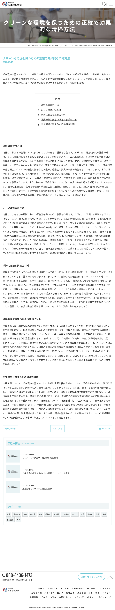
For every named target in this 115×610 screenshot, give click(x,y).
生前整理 (10, 519)
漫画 (25, 514)
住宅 (97, 514)
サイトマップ (104, 597)
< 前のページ (10, 428)
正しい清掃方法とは (51, 109)
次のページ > (104, 428)
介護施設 (65, 514)
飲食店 (90, 514)
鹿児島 (32, 514)
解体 (8, 514)
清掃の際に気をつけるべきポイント (59, 119)
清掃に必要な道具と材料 (53, 114)
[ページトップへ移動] (110, 577)
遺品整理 (16, 514)
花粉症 (47, 514)
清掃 (40, 514)
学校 (104, 514)
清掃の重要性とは (50, 105)
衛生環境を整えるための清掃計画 (58, 124)
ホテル (74, 514)
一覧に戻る (57, 428)
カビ (18, 519)
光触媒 (56, 514)
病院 (82, 514)
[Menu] (110, 4)
